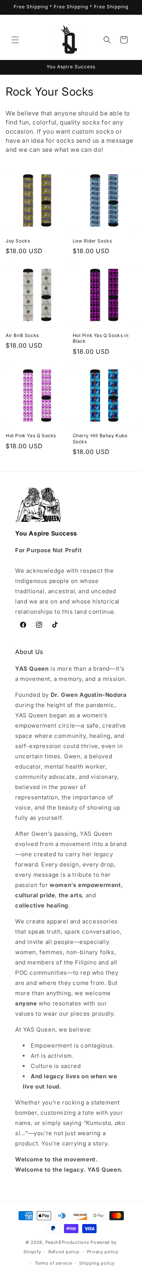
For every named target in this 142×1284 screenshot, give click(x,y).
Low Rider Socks (92, 241)
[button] (15, 40)
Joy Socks (18, 241)
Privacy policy (103, 1251)
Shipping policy (97, 1263)
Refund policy (64, 1251)
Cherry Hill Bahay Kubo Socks (100, 438)
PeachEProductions (67, 1242)
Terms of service (53, 1263)
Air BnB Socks (22, 335)
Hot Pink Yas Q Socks (31, 435)
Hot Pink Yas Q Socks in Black (101, 338)
